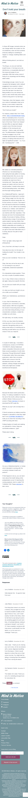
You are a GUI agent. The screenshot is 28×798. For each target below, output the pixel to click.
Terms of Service (6, 745)
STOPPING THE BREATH (16, 416)
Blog (2, 740)
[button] (22, 2)
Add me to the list (10, 757)
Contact (3, 731)
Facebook (6, 702)
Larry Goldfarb (12, 12)
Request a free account (10, 762)
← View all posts (14, 687)
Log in (9, 683)
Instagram (6, 704)
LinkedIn (5, 707)
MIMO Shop (4, 733)
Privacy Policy (5, 743)
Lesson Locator (5, 735)
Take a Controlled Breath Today (16, 115)
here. (16, 512)
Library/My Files (5, 738)
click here (15, 401)
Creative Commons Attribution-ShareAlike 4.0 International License (12, 565)
